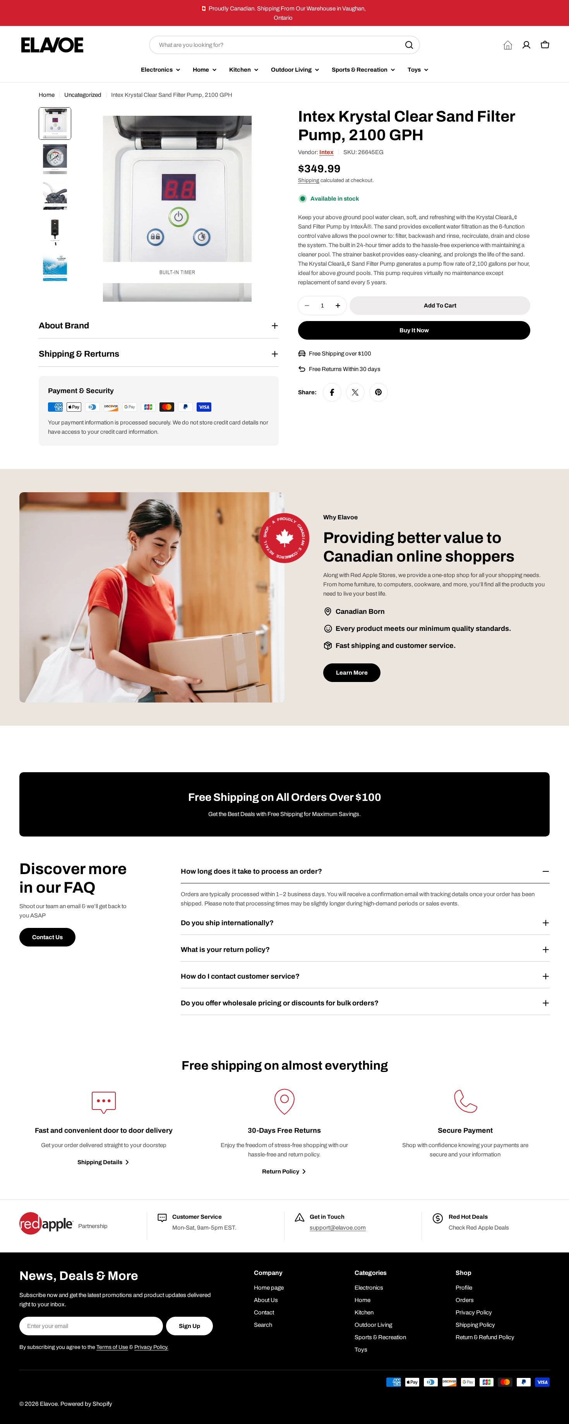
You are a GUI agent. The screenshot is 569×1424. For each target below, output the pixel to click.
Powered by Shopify (86, 1404)
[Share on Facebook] (332, 392)
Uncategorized (82, 95)
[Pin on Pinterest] (378, 392)
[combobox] (284, 45)
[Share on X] (355, 392)
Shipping (308, 180)
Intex (326, 152)
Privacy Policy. (151, 1347)
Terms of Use (112, 1347)
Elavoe (49, 1404)
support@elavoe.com (338, 1228)
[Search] (409, 45)
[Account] (526, 45)
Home (47, 95)
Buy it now (414, 330)
